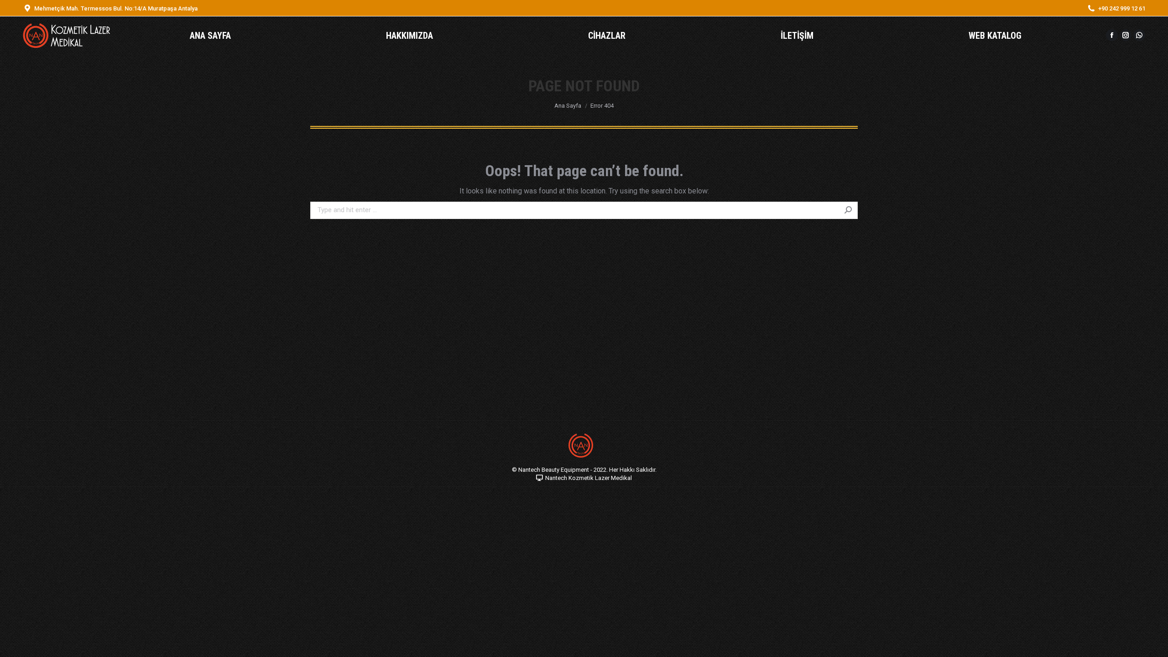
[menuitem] (210, 35)
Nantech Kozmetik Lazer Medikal (588, 477)
